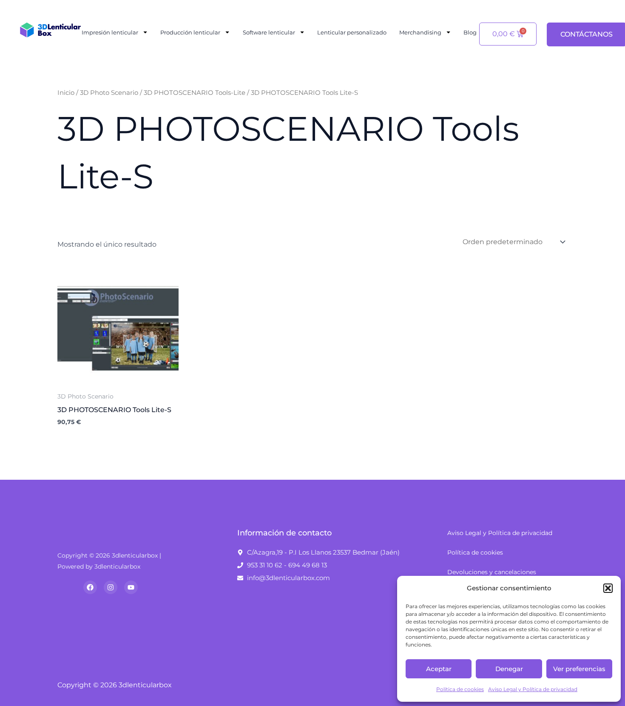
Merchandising (420, 32)
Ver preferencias (579, 669)
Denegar (509, 669)
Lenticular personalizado (351, 32)
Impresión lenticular (110, 32)
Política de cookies (460, 689)
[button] (608, 588)
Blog (470, 32)
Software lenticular (269, 32)
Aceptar (439, 669)
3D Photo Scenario (109, 93)
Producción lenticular (190, 32)
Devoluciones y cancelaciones (491, 572)
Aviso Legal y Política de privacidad (532, 689)
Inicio (65, 93)
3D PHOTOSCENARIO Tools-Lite (194, 93)
